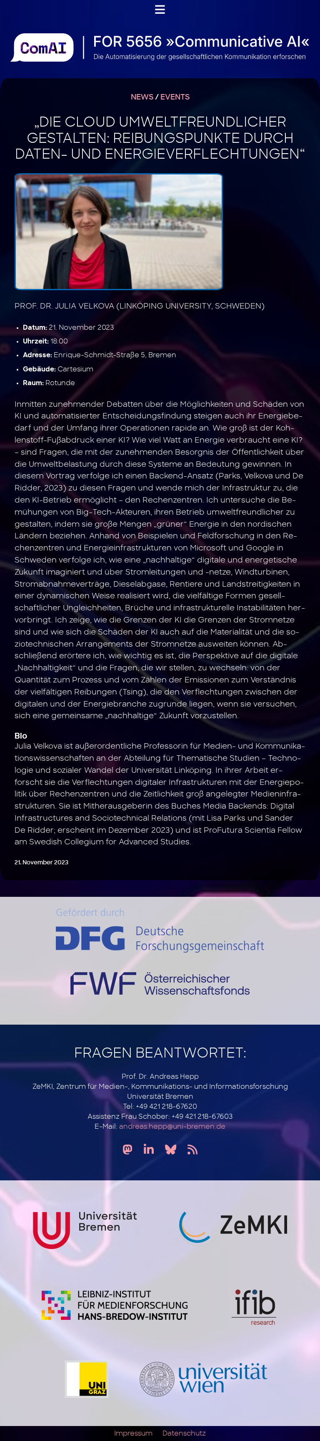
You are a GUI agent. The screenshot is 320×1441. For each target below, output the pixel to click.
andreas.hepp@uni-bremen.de (172, 1126)
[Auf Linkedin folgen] (149, 1150)
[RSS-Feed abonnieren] (193, 1150)
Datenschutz (184, 1433)
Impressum (133, 1433)
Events (175, 97)
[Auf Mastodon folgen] (127, 1150)
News (142, 97)
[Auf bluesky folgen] (170, 1150)
